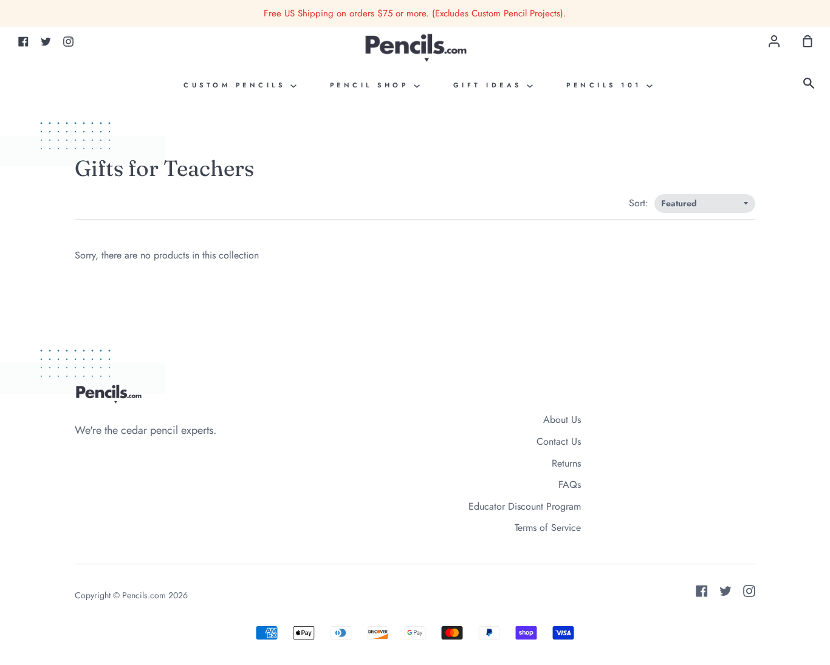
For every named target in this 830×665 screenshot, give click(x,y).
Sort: (640, 203)
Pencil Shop (372, 85)
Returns (566, 463)
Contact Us (559, 441)
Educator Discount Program (524, 506)
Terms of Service (548, 528)
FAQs (569, 484)
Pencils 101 (606, 85)
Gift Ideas (490, 85)
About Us (562, 420)
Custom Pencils (236, 85)
